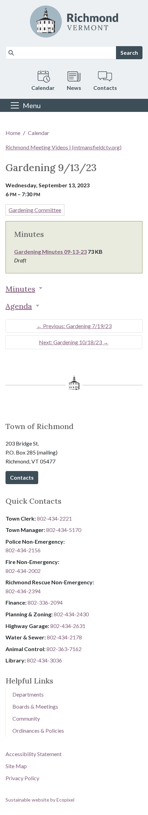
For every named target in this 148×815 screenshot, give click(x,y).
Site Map (16, 766)
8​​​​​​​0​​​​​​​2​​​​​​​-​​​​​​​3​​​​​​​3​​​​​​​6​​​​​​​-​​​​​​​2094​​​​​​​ (45, 602)
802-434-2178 (64, 637)
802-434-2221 (54, 518)
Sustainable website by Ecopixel (40, 800)
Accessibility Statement (34, 754)
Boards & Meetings (35, 706)
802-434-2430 (71, 614)
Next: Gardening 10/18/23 (73, 342)
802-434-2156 (23, 550)
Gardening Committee (35, 210)
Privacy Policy (22, 778)
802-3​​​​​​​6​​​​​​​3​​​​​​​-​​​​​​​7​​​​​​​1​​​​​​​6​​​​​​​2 (64, 649)
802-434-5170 (63, 529)
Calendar (38, 132)
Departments (28, 694)
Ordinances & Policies (38, 730)
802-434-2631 (67, 626)
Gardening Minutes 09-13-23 (50, 251)
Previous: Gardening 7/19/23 (74, 326)
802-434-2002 (23, 570)
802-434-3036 (44, 660)
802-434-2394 (23, 591)
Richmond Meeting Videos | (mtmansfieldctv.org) (63, 147)
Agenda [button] (19, 306)
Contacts (22, 477)
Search (129, 52)
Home (13, 132)
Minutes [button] (20, 289)
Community (26, 718)
